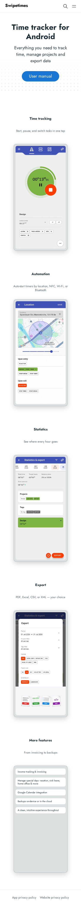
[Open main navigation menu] (74, 6)
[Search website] (65, 6)
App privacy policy (24, 897)
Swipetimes (16, 5)
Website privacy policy (54, 897)
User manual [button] (40, 76)
